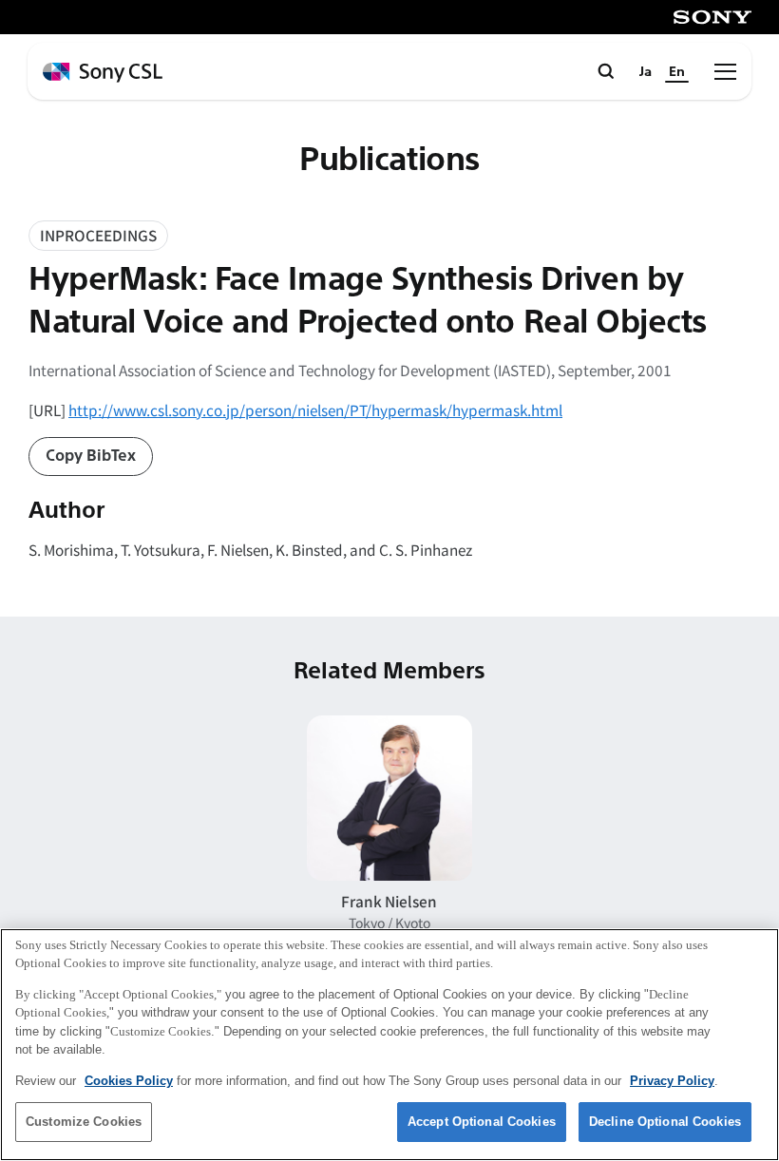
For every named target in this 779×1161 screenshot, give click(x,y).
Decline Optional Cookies (665, 1121)
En (677, 72)
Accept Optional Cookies (482, 1121)
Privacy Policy (672, 1081)
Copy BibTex (91, 455)
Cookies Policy (129, 1081)
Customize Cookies (84, 1121)
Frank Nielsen (389, 900)
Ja (645, 72)
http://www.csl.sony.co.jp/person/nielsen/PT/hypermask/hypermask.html (315, 409)
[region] (389, 1044)
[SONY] (712, 17)
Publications (389, 160)
